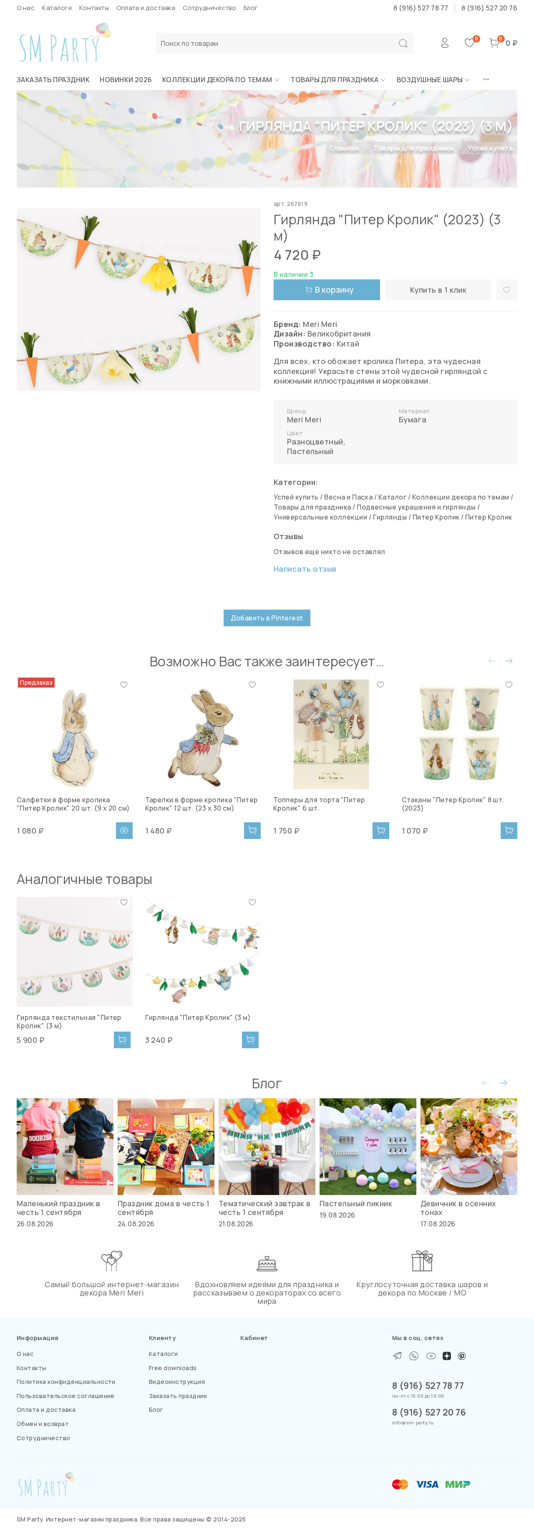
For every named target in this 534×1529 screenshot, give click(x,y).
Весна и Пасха (348, 497)
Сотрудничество (209, 7)
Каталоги (57, 7)
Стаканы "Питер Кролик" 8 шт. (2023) (453, 804)
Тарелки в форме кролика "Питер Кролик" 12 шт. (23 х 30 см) (201, 804)
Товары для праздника (334, 79)
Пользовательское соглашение (66, 1396)
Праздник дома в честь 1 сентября (163, 1207)
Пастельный (310, 451)
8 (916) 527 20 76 (489, 8)
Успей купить (490, 148)
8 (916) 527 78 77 (420, 8)
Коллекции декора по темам (217, 79)
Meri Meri (304, 419)
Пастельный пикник (356, 1203)
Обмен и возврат (43, 1424)
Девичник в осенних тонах (458, 1207)
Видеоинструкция (177, 1382)
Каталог (392, 497)
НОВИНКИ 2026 (126, 79)
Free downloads (173, 1368)
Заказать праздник (53, 79)
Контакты (94, 7)
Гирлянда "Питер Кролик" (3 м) (198, 1017)
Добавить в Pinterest (267, 618)
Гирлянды (390, 517)
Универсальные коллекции (320, 517)
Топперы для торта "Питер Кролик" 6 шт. (319, 804)
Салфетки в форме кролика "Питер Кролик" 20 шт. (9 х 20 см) (73, 804)
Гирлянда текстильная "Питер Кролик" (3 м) (69, 1021)
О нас (26, 7)
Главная (344, 148)
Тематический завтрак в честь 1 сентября (265, 1207)
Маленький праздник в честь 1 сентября (59, 1207)
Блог (251, 7)
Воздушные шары (430, 79)
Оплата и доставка (145, 7)
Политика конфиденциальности (66, 1382)
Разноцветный (315, 442)
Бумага (413, 419)
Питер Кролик (436, 517)
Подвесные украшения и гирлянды (416, 507)
